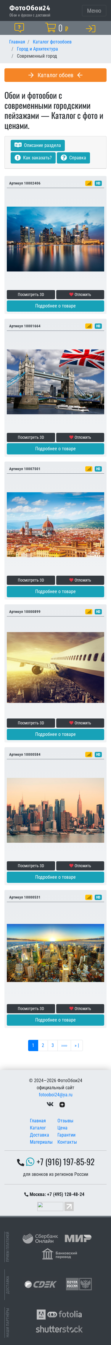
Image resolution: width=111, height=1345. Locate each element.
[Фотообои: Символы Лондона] (55, 381)
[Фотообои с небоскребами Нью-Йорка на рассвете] (55, 953)
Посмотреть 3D (31, 294)
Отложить (83, 294)
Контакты (67, 1142)
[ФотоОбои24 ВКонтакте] (50, 1104)
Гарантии (66, 1135)
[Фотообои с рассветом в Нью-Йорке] (55, 810)
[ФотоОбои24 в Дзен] (62, 1104)
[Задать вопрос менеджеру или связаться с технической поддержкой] (20, 28)
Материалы (41, 1142)
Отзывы (65, 1121)
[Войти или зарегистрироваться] (92, 28)
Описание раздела (42, 145)
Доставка (39, 1135)
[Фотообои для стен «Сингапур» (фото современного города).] (55, 239)
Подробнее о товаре (55, 306)
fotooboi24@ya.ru (56, 1095)
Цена (62, 1128)
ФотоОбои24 (29, 8)
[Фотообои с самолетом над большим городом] (55, 667)
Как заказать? (37, 158)
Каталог (38, 1128)
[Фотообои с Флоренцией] (55, 524)
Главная (38, 1121)
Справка (77, 158)
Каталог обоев (55, 75)
